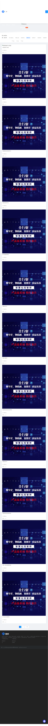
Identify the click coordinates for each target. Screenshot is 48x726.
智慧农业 (28, 37)
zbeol (5, 52)
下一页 (27, 626)
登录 (46, 12)
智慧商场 (39, 37)
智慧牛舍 (4, 99)
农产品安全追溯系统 (6, 616)
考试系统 (17, 9)
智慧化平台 (8, 24)
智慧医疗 (34, 37)
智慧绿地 (33, 9)
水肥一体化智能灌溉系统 (6, 565)
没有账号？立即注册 (17, 665)
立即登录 (24, 661)
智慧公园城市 (39, 9)
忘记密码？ (32, 665)
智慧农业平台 (4, 306)
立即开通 (24, 713)
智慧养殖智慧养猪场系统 (6, 513)
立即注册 (24, 693)
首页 (4, 24)
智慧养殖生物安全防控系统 (7, 409)
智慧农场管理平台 (5, 202)
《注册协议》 (24, 690)
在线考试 (12, 9)
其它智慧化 (11, 37)
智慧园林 (22, 9)
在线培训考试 (27, 9)
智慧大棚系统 (4, 358)
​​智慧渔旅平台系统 (5, 47)
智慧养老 (22, 37)
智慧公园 (12, 11)
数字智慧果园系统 (5, 254)
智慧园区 (45, 37)
